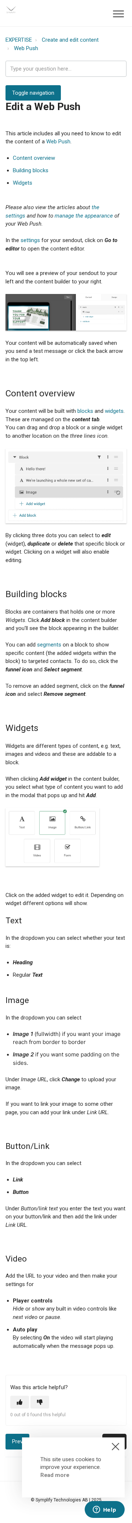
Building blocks (30, 170)
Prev (17, 1441)
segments (49, 644)
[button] (118, 13)
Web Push (26, 48)
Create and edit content (70, 40)
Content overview (34, 158)
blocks (85, 411)
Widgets (22, 183)
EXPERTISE (19, 40)
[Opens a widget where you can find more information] (104, 1510)
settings (30, 240)
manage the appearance (84, 215)
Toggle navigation (33, 93)
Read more (54, 1475)
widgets (114, 411)
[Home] (11, 9)
